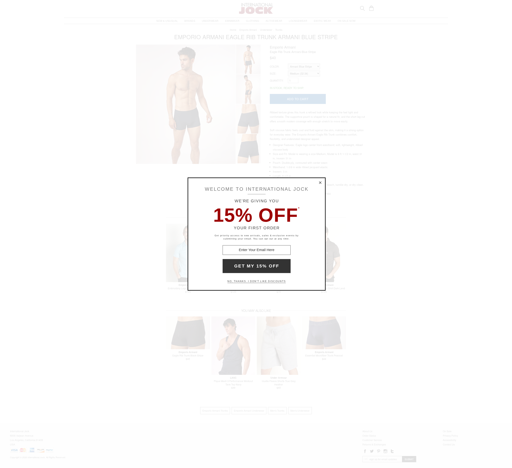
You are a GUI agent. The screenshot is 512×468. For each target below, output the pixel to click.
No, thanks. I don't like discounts (256, 281)
